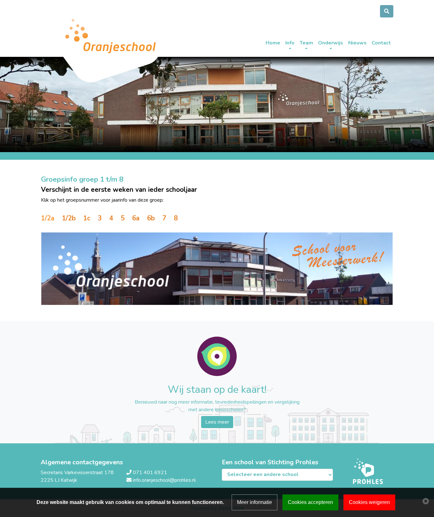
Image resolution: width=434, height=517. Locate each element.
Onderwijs (330, 42)
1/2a (47, 218)
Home (273, 42)
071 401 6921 (150, 472)
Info (290, 42)
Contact (381, 42)
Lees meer (217, 422)
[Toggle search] (386, 11)
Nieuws (357, 42)
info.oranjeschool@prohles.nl (164, 480)
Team (306, 42)
